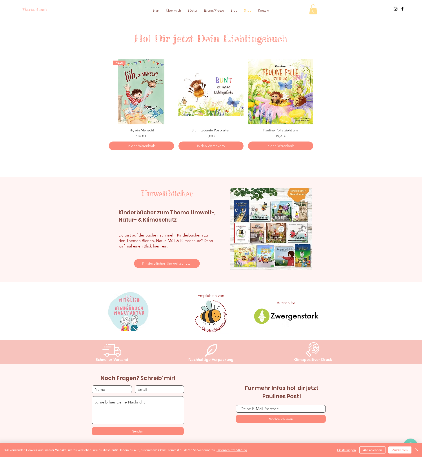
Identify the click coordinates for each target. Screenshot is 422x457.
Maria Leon (34, 9)
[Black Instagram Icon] (395, 8)
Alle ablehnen (372, 450)
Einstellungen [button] (346, 450)
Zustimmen (400, 450)
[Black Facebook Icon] (402, 8)
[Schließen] (416, 449)
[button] (313, 9)
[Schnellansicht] (211, 91)
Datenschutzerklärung (231, 450)
